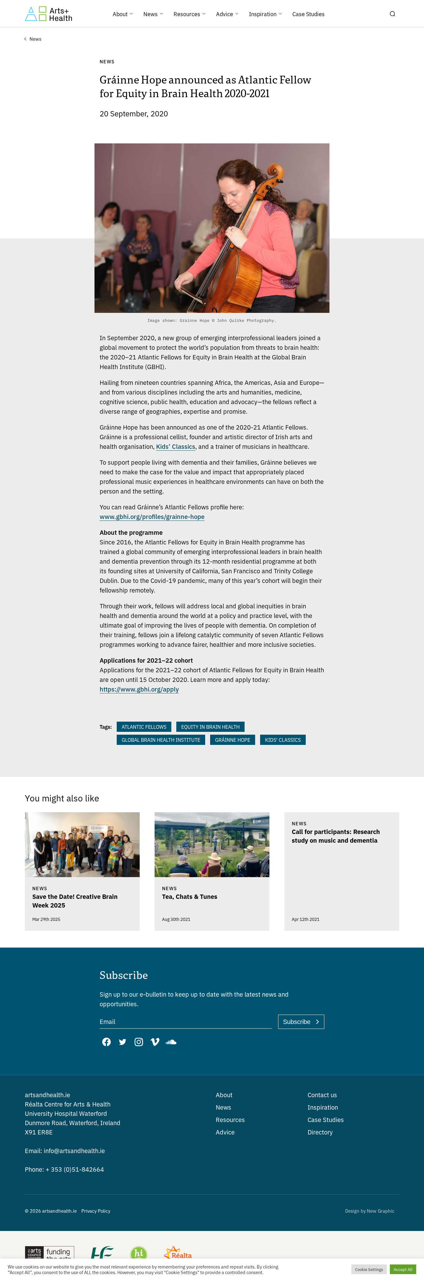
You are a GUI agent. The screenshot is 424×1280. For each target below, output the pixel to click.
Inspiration (323, 1106)
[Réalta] (177, 1255)
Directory (320, 1131)
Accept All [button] (403, 1269)
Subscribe (296, 1021)
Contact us (322, 1094)
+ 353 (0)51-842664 (64, 1169)
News (223, 1106)
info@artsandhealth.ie (65, 1150)
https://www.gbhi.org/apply (139, 688)
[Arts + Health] (48, 13)
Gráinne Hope (232, 739)
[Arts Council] (49, 1255)
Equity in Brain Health (210, 726)
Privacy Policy (95, 1210)
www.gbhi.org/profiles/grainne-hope (152, 516)
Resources (230, 1119)
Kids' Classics (283, 739)
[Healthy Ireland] (138, 1255)
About (224, 1094)
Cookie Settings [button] (369, 1269)
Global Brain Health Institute (161, 739)
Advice (225, 1131)
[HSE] (101, 1255)
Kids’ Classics (175, 446)
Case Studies (326, 1119)
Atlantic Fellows (144, 726)
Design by (370, 1210)
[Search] (392, 13)
